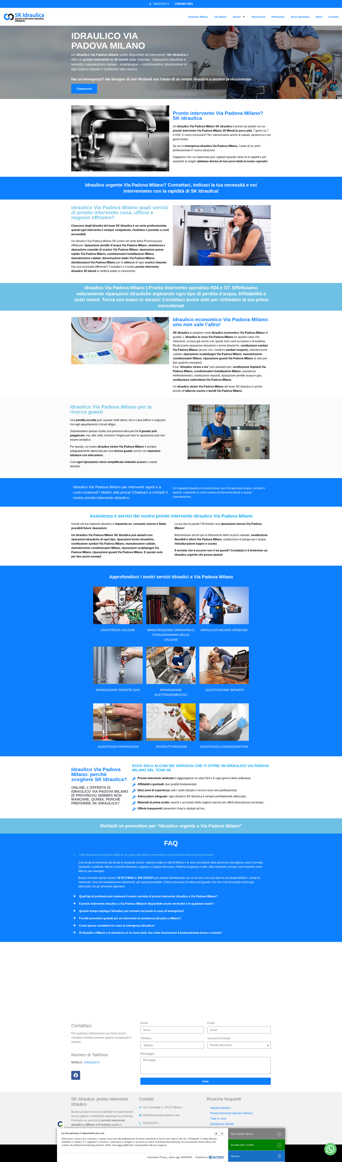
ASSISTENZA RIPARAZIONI (118, 746)
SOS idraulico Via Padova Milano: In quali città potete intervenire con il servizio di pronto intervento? (146, 854)
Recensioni (258, 16)
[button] (171, 855)
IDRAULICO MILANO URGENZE (224, 630)
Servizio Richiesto (218, 1038)
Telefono (145, 1038)
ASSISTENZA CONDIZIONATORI (224, 746)
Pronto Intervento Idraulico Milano (231, 1113)
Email (211, 1023)
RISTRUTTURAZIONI (171, 746)
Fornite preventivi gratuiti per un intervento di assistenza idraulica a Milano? (130, 918)
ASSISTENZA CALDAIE (118, 630)
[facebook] (75, 1075)
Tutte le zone (218, 1118)
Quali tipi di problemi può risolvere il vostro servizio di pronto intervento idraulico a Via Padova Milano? (148, 896)
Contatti (333, 16)
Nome (144, 1023)
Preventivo (278, 16)
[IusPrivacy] (216, 1157)
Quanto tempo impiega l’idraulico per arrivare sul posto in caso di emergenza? (131, 911)
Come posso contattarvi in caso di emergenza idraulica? (117, 925)
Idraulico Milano (198, 16)
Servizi (237, 16)
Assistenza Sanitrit (222, 1123)
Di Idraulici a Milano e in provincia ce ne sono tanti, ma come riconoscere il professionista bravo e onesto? (150, 932)
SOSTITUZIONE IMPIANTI (224, 690)
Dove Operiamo (300, 16)
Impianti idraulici (220, 1107)
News (319, 16)
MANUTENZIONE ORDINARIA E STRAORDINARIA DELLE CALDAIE (171, 634)
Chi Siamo (220, 16)
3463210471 (92, 1062)
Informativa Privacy (157, 1157)
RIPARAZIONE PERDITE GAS (118, 690)
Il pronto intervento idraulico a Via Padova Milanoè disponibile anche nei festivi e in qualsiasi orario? (146, 903)
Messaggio (147, 1053)
